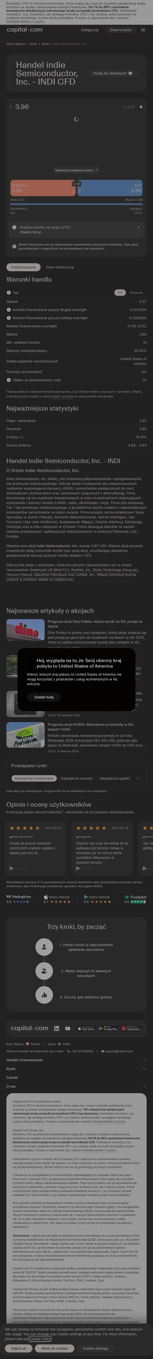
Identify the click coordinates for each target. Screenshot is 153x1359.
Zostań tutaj (44, 697)
